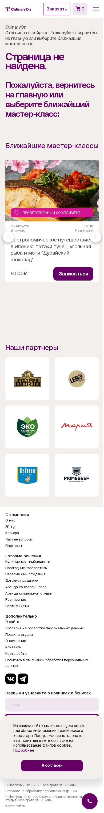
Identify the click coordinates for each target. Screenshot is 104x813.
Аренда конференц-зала (26, 587)
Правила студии (19, 635)
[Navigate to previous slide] (8, 236)
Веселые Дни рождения (25, 574)
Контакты (13, 647)
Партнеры (13, 546)
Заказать (57, 9)
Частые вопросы (19, 539)
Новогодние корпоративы (26, 568)
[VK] (10, 679)
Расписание (15, 600)
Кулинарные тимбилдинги (27, 561)
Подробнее (23, 750)
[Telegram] (23, 679)
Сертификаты (17, 606)
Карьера (12, 533)
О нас (10, 520)
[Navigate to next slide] (95, 236)
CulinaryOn (15, 27)
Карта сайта (16, 654)
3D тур (10, 527)
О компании (15, 641)
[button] (96, 9)
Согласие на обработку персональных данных (44, 628)
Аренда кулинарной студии (28, 593)
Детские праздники (21, 580)
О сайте (12, 622)
